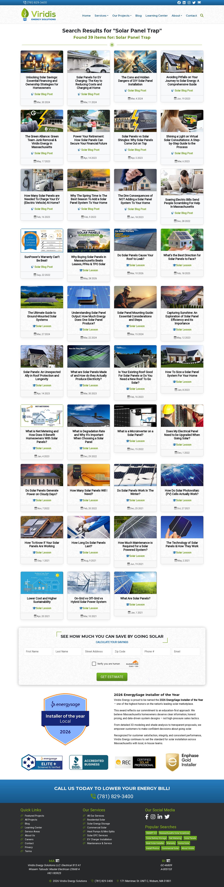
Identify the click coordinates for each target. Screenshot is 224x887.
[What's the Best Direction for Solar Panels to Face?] (182, 240)
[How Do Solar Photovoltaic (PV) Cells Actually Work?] (182, 475)
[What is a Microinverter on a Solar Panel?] (135, 416)
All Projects (31, 819)
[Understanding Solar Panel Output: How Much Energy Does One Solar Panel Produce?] (88, 297)
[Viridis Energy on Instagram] (189, 2)
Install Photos (152, 848)
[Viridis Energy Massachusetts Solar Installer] (38, 14)
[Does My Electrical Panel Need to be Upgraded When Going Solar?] (182, 416)
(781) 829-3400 (37, 2)
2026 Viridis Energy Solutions (70, 881)
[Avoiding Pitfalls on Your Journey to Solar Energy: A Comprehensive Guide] (182, 62)
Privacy (29, 847)
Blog (138, 15)
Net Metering (175, 838)
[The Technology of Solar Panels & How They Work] (182, 527)
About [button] (176, 15)
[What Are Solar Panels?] (135, 583)
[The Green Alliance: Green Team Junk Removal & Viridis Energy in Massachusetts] (42, 121)
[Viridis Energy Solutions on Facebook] (146, 817)
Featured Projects (34, 815)
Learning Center (157, 15)
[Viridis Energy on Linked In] (184, 2)
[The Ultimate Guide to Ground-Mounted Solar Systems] (42, 297)
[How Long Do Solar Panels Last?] (88, 527)
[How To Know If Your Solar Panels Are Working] (42, 527)
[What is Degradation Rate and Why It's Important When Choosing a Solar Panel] (88, 416)
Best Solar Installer (155, 843)
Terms (28, 851)
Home (86, 15)
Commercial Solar (97, 827)
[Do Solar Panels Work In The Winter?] (135, 475)
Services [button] (100, 15)
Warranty (171, 843)
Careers (29, 839)
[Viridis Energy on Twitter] (194, 2)
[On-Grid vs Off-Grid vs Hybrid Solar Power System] (88, 583)
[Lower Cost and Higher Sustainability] (42, 583)
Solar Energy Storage (98, 823)
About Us (30, 835)
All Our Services (95, 815)
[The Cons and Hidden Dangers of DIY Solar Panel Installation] (135, 62)
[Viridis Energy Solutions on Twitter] (167, 817)
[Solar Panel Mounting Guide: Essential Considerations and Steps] (135, 297)
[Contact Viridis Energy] (199, 2)
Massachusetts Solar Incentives (174, 833)
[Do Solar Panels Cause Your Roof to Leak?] (135, 240)
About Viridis (188, 848)
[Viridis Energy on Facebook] (179, 2)
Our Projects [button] (121, 15)
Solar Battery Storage (156, 838)
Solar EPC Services (97, 835)
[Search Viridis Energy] (202, 15)
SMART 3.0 (151, 833)
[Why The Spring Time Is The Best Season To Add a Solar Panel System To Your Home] (88, 180)
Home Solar (183, 843)
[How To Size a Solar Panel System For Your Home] (182, 356)
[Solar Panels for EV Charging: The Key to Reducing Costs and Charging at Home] (88, 62)
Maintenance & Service (99, 843)
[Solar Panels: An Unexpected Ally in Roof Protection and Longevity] (42, 356)
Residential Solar (96, 819)
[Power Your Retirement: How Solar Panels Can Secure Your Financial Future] (88, 121)
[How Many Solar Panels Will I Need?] (88, 475)
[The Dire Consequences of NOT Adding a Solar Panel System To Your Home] (135, 180)
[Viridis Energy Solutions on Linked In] (160, 817)
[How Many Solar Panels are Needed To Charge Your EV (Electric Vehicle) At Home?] (42, 180)
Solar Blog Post (44, 94)
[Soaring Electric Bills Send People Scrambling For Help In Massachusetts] (182, 182)
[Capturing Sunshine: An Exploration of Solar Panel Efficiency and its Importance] (182, 297)
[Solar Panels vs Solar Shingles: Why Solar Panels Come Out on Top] (135, 121)
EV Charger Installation (99, 839)
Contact (191, 15)
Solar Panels (190, 838)
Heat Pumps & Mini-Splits (101, 831)
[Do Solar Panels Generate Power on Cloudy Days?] (42, 475)
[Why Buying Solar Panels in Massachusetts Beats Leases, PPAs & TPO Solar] (88, 241)
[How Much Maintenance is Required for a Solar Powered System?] (135, 527)
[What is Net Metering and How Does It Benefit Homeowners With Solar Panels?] (42, 416)
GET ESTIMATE (112, 677)
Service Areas (32, 831)
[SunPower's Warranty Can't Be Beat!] (42, 241)
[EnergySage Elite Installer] (65, 719)
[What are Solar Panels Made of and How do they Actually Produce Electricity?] (88, 356)
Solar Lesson (90, 270)
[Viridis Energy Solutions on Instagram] (153, 817)
